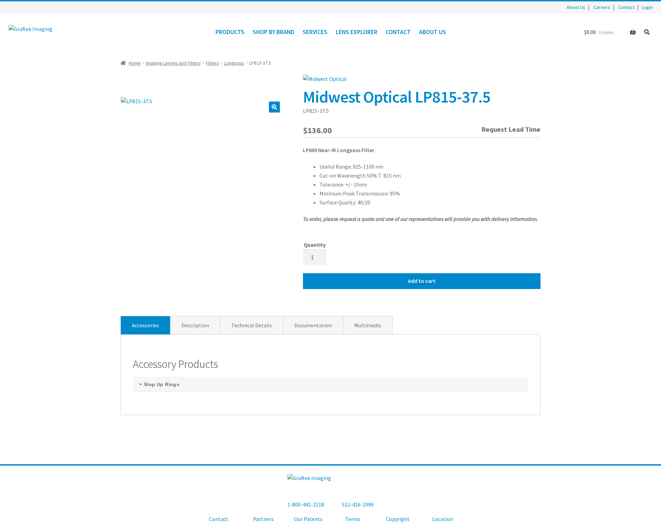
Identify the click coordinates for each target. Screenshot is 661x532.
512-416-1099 (358, 504)
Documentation (313, 325)
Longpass (234, 63)
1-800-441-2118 (305, 504)
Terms (352, 518)
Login (647, 7)
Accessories (145, 325)
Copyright (398, 518)
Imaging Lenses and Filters (173, 63)
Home (135, 63)
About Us (576, 7)
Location (442, 518)
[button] (274, 107)
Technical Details (251, 325)
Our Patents (308, 518)
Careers (602, 7)
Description (195, 325)
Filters (212, 63)
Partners (263, 518)
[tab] (145, 325)
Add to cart (422, 280)
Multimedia (367, 325)
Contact (626, 7)
